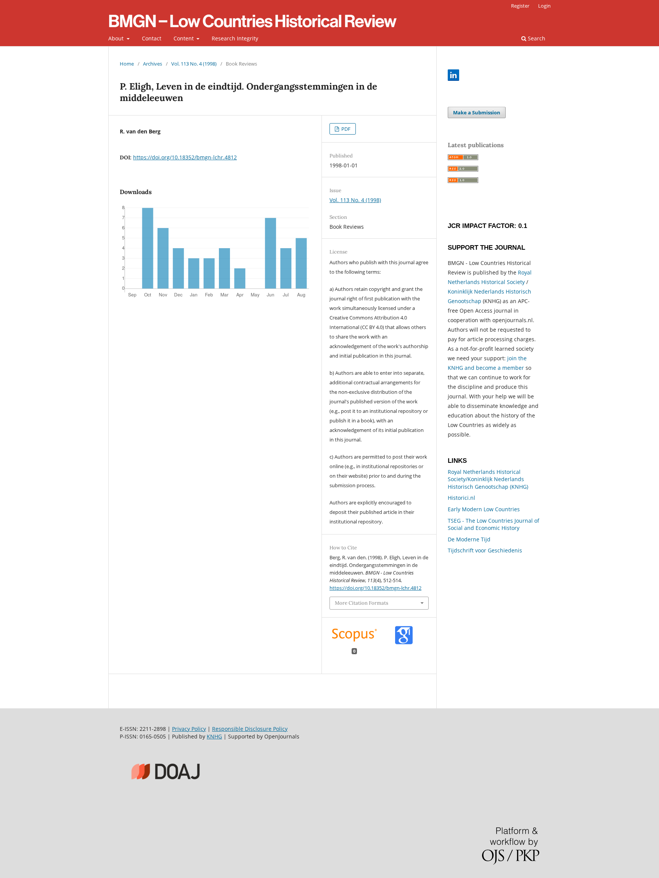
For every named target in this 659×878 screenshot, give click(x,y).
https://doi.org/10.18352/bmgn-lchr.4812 (185, 157)
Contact (151, 38)
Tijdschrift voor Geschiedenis (485, 550)
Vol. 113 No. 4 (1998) (194, 63)
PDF (345, 128)
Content (184, 38)
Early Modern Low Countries (484, 509)
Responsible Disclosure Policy (250, 728)
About (116, 38)
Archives (152, 63)
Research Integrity (235, 38)
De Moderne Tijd (469, 539)
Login (544, 5)
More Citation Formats (361, 603)
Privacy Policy (189, 728)
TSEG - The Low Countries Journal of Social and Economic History (493, 524)
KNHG (214, 736)
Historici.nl (461, 497)
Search (535, 38)
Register (520, 5)
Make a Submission (476, 112)
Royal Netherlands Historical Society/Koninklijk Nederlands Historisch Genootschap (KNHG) (488, 479)
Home (127, 63)
